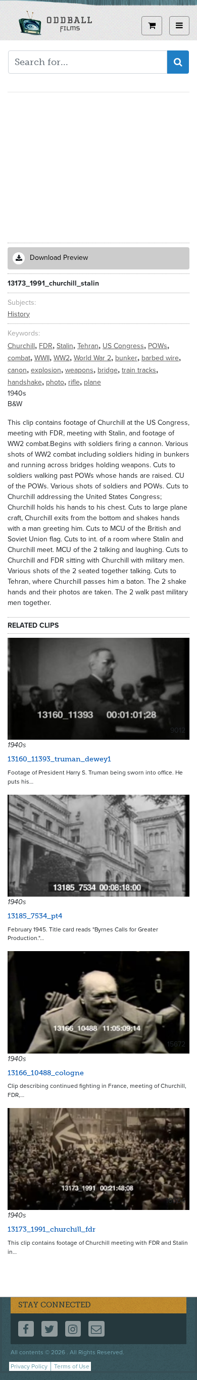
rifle (75, 382)
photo (56, 382)
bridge (108, 370)
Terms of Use (71, 1366)
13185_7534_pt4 (35, 916)
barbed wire (161, 358)
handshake (26, 382)
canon (18, 370)
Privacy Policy (29, 1366)
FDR (47, 346)
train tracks (140, 370)
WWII (43, 358)
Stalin (66, 346)
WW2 (63, 358)
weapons (80, 370)
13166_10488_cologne (46, 1073)
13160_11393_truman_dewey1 (59, 759)
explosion (47, 370)
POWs (158, 346)
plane (92, 382)
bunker (127, 358)
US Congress (124, 346)
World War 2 (93, 358)
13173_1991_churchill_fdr (51, 1229)
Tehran (89, 346)
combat (20, 358)
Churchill (22, 346)
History (19, 314)
